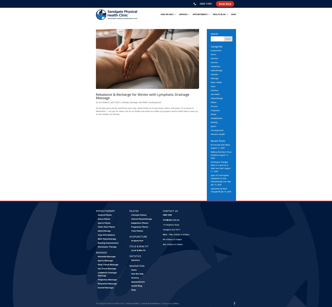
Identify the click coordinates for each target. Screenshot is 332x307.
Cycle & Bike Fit (138, 250)
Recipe (213, 114)
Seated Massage (105, 287)
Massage (134, 102)
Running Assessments (108, 243)
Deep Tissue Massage (108, 264)
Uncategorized (154, 102)
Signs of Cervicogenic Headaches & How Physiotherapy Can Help (221, 178)
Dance (213, 54)
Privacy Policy (132, 303)
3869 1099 (206, 3)
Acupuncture (216, 50)
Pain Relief (143, 102)
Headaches (215, 66)
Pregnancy (215, 110)
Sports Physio (104, 223)
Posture (214, 106)
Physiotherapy (217, 98)
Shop (233, 14)
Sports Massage (105, 260)
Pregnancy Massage (107, 279)
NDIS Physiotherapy (107, 239)
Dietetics (214, 58)
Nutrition (214, 90)
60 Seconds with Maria (220, 145)
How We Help (137, 274)
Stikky (176, 303)
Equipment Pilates (139, 223)
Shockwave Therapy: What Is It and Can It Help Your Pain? (219, 165)
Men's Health (216, 82)
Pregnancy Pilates (139, 227)
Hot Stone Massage (107, 268)
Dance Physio (104, 219)
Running (214, 122)
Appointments (200, 14)
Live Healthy (103, 102)
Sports (213, 126)
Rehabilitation (216, 118)
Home (134, 270)
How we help (167, 14)
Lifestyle (125, 102)
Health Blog (219, 14)
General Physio (105, 215)
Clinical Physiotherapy (141, 219)
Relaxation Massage (107, 283)
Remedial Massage (107, 256)
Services (183, 14)
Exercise (214, 62)
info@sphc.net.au (171, 220)
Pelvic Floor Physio (106, 227)
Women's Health (218, 134)
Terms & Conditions (150, 303)
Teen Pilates (137, 231)
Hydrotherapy (216, 70)
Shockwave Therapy (107, 247)
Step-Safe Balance (106, 235)
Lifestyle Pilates (139, 215)
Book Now (225, 4)
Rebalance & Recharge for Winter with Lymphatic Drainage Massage (142, 96)
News (213, 86)
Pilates (213, 102)
